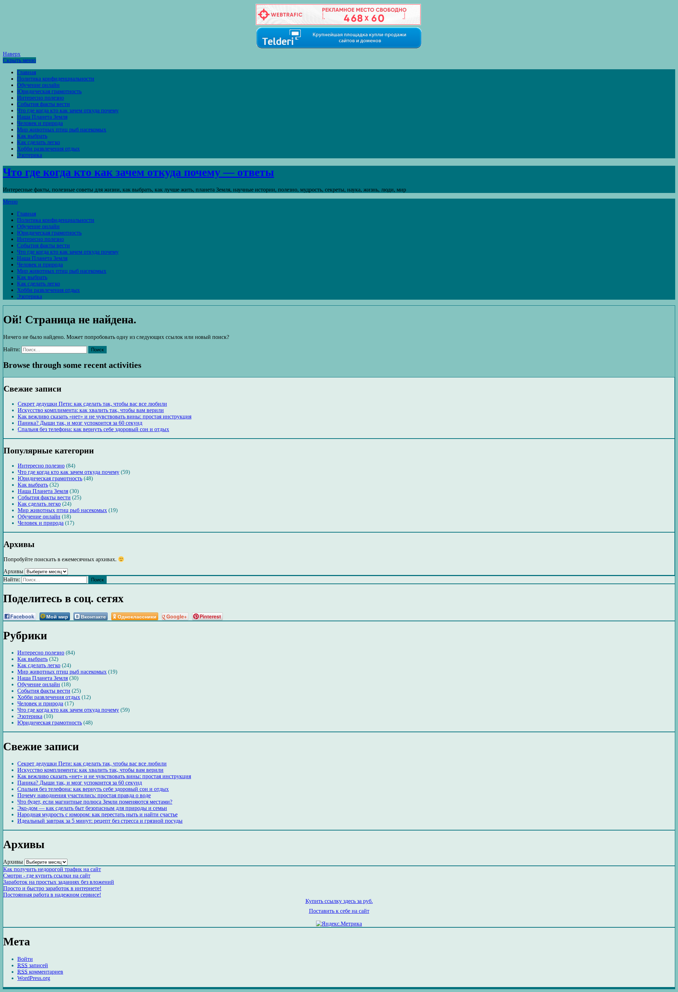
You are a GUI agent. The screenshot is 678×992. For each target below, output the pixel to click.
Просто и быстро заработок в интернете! (52, 888)
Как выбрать (32, 136)
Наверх (11, 54)
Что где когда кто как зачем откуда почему (68, 110)
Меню (10, 202)
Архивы (13, 571)
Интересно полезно (40, 98)
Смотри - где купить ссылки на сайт (46, 876)
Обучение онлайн (38, 85)
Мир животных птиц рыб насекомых (61, 130)
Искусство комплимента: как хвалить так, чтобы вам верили (91, 410)
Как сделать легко (38, 142)
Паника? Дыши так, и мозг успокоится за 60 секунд (80, 423)
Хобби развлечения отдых (48, 149)
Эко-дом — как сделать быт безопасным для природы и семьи (92, 808)
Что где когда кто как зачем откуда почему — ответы (138, 172)
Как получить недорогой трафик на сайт (52, 869)
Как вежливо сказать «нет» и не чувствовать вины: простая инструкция (104, 416)
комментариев (40, 972)
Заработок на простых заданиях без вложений (58, 882)
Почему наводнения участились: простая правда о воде (84, 795)
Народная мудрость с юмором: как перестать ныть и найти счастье (97, 814)
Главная (26, 72)
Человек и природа (40, 123)
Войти (25, 959)
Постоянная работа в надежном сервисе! (52, 895)
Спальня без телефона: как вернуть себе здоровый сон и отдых (93, 429)
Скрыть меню (19, 60)
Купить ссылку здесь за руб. (339, 901)
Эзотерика (29, 155)
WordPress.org (33, 978)
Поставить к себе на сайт (339, 911)
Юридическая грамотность (49, 91)
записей (32, 965)
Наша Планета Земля (42, 117)
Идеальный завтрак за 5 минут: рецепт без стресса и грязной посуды (100, 821)
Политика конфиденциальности (55, 79)
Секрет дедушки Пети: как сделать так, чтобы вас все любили (92, 404)
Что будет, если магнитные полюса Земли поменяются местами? (94, 802)
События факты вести (43, 104)
